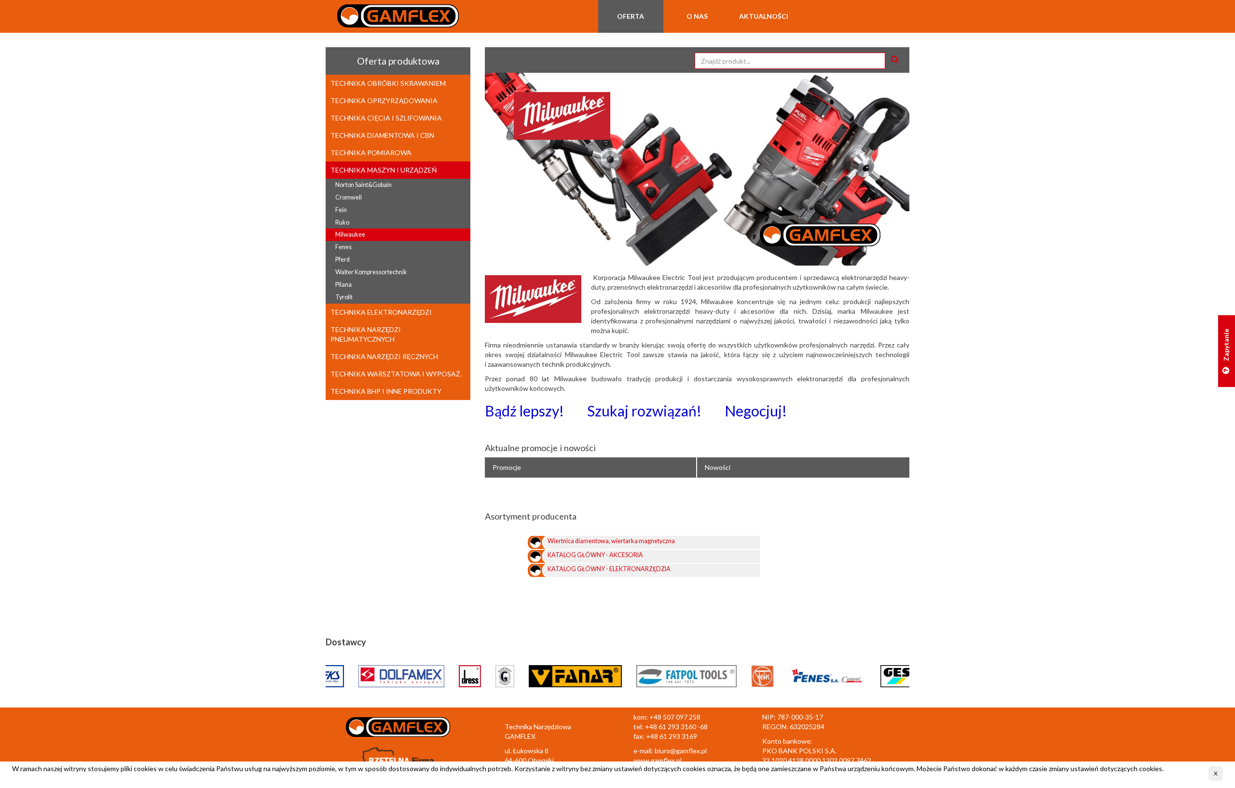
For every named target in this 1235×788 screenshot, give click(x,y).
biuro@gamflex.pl (681, 751)
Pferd (342, 259)
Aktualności (763, 16)
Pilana (343, 284)
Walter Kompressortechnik (371, 272)
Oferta (630, 16)
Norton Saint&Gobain (363, 184)
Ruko (342, 222)
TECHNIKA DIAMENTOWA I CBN (382, 135)
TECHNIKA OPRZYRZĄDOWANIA (384, 100)
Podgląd (793, 544)
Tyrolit (344, 297)
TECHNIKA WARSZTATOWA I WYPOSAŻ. (396, 374)
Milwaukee (350, 234)
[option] (697, 169)
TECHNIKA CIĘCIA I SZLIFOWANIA (386, 118)
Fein (341, 210)
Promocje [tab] (507, 467)
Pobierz (824, 544)
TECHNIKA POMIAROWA (371, 152)
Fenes (343, 247)
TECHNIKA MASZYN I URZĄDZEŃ (383, 170)
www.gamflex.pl (657, 760)
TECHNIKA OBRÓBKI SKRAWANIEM (388, 83)
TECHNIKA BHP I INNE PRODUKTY (385, 391)
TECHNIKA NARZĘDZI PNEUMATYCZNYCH (365, 334)
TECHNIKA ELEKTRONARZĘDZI (381, 312)
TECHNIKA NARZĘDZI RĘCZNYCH (384, 356)
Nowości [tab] (717, 467)
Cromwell (348, 197)
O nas (697, 16)
